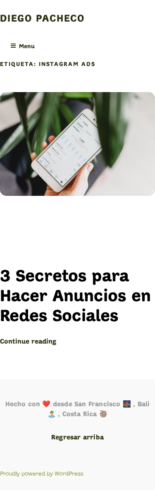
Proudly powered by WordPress (41, 473)
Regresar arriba (77, 437)
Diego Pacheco (42, 19)
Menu (27, 47)
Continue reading (28, 342)
